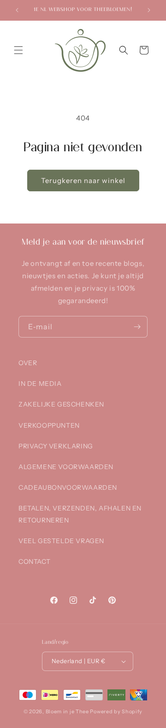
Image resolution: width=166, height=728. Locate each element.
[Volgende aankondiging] (149, 10)
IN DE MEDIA (40, 383)
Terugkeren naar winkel (83, 180)
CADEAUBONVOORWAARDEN (67, 487)
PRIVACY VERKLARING (55, 446)
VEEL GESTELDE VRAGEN (61, 541)
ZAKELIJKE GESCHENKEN (61, 404)
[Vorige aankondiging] (17, 10)
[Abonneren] (137, 327)
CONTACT (34, 561)
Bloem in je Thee (67, 711)
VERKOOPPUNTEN (49, 425)
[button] (18, 50)
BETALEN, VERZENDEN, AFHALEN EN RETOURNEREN (80, 514)
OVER (27, 363)
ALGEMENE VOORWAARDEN (65, 467)
